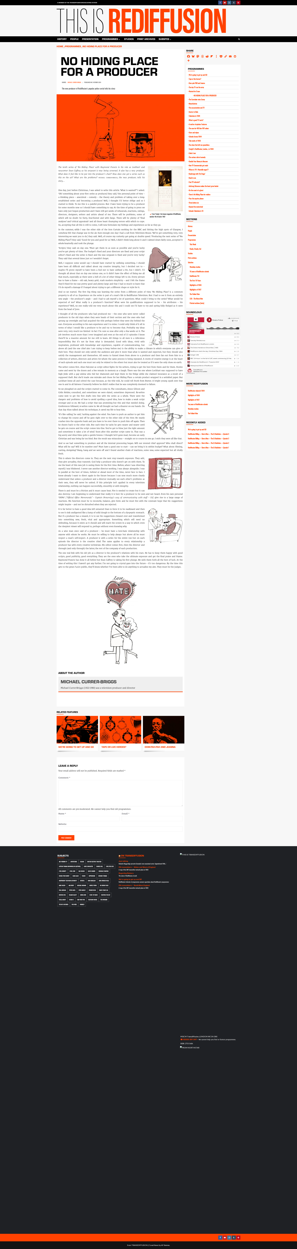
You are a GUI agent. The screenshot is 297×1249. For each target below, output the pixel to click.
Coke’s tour (192, 153)
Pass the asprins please (196, 198)
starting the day (105, 895)
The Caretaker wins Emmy (197, 99)
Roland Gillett (73, 895)
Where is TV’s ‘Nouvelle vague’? (198, 169)
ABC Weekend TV (63, 862)
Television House (92, 900)
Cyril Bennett (62, 871)
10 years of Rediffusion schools (199, 271)
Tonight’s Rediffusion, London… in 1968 (201, 149)
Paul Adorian (62, 890)
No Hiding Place (104, 885)
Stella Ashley (62, 900)
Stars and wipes (194, 132)
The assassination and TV (197, 107)
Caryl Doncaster (88, 866)
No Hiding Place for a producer (205, 95)
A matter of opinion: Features (198, 124)
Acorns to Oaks (193, 112)
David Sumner (91, 871)
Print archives (146, 38)
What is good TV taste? (196, 120)
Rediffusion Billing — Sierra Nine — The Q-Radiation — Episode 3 (208, 438)
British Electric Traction (94, 862)
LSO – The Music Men (196, 298)
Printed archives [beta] (197, 303)
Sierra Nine (83, 895)
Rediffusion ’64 (194, 276)
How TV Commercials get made (198, 165)
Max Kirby (71, 885)
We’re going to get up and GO (76, 746)
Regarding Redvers (126, 873)
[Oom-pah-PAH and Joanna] (163, 730)
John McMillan (91, 881)
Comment (64, 777)
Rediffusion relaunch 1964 (196, 390)
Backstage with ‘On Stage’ (197, 173)
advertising (74, 862)
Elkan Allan (76, 876)
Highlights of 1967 (195, 289)
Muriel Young (93, 885)
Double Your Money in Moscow (198, 161)
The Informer (103, 900)
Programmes (110, 38)
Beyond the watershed (196, 206)
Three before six (194, 202)
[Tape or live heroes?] (120, 730)
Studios (129, 38)
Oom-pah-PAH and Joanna (160, 746)
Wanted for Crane (194, 91)
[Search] (239, 39)
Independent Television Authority (68, 881)
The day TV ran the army (196, 87)
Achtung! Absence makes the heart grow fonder (203, 186)
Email (125, 813)
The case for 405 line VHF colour (199, 128)
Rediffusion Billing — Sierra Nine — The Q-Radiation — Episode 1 (208, 447)
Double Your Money (64, 876)
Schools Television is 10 (196, 211)
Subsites (164, 38)
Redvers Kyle (62, 895)
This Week (193, 244)
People (74, 38)
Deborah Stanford (103, 871)
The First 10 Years (195, 280)
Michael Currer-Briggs (74, 82)
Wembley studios (195, 267)
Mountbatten (193, 103)
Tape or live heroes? (114, 746)
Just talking (123, 861)
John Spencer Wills (104, 881)
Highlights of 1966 (196, 285)
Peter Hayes (72, 890)
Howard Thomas (102, 876)
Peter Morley (82, 890)
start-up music (93, 895)
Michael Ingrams (81, 885)
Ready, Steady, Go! (195, 249)
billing (82, 862)
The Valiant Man (195, 294)
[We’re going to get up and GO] (77, 730)
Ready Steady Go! (103, 890)
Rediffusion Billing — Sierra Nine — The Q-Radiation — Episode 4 (208, 434)
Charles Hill (99, 866)
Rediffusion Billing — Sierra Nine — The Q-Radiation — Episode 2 (208, 443)
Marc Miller (62, 885)
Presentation (90, 38)
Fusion (83, 876)
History (62, 38)
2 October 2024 (96, 82)
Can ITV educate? (194, 182)
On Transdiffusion (132, 855)
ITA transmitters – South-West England (134, 885)
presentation (92, 890)
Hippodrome (92, 876)
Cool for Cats (110, 866)
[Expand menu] (119, 39)
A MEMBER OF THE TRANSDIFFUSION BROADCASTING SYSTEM (77, 2)
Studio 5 (71, 900)
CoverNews (153, 1245)
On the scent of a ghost (196, 190)
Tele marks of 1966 (195, 140)
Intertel (82, 881)
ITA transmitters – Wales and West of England (137, 867)
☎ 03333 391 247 (188, 1039)
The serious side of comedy (197, 157)
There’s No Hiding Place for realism (199, 194)
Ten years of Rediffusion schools (198, 404)
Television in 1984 (194, 116)
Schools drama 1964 (195, 136)
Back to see (192, 178)
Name (62, 813)
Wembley (82, 904)
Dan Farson (82, 871)
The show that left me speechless (199, 145)
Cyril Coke (72, 871)
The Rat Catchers (63, 904)
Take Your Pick (81, 900)
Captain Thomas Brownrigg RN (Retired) (70, 866)
